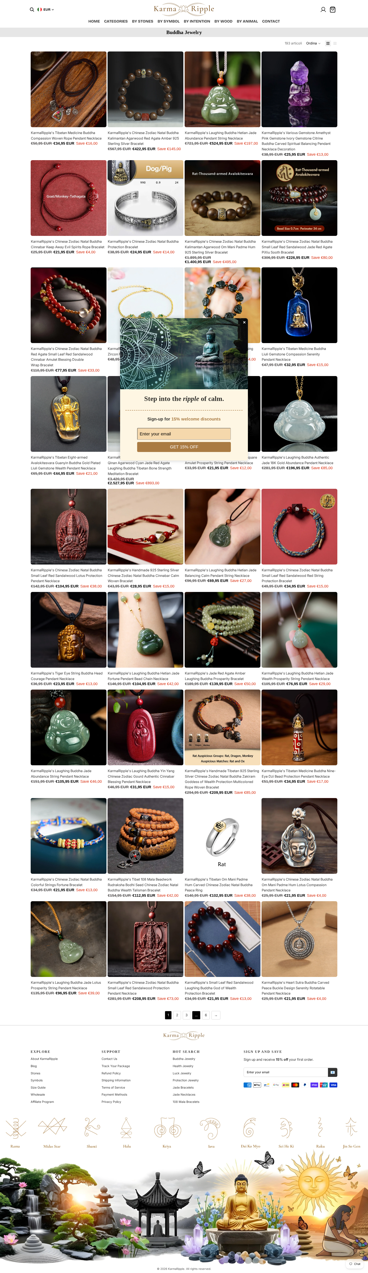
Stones (35, 1073)
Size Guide (38, 1087)
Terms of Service (113, 1087)
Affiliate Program (42, 1101)
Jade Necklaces (184, 1094)
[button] (313, 43)
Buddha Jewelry (184, 1059)
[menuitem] (94, 21)
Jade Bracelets (183, 1087)
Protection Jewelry (186, 1080)
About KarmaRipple (44, 1059)
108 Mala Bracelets (186, 1101)
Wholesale (38, 1094)
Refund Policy (111, 1073)
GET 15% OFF (184, 447)
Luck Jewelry (182, 1073)
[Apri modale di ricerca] (32, 9)
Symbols (37, 1080)
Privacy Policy (111, 1101)
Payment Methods (114, 1094)
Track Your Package (116, 1066)
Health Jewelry (183, 1066)
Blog (34, 1066)
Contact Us (109, 1059)
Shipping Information (116, 1080)
